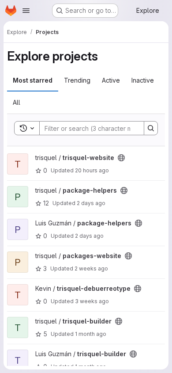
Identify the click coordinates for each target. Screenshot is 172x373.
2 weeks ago (91, 268)
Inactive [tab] (142, 80)
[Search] (151, 128)
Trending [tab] (77, 80)
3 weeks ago (92, 301)
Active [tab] (111, 80)
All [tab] (16, 102)
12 (46, 203)
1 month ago (90, 334)
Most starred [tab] (32, 80)
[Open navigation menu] (26, 11)
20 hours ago (92, 170)
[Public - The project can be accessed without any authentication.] (121, 157)
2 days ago (91, 203)
